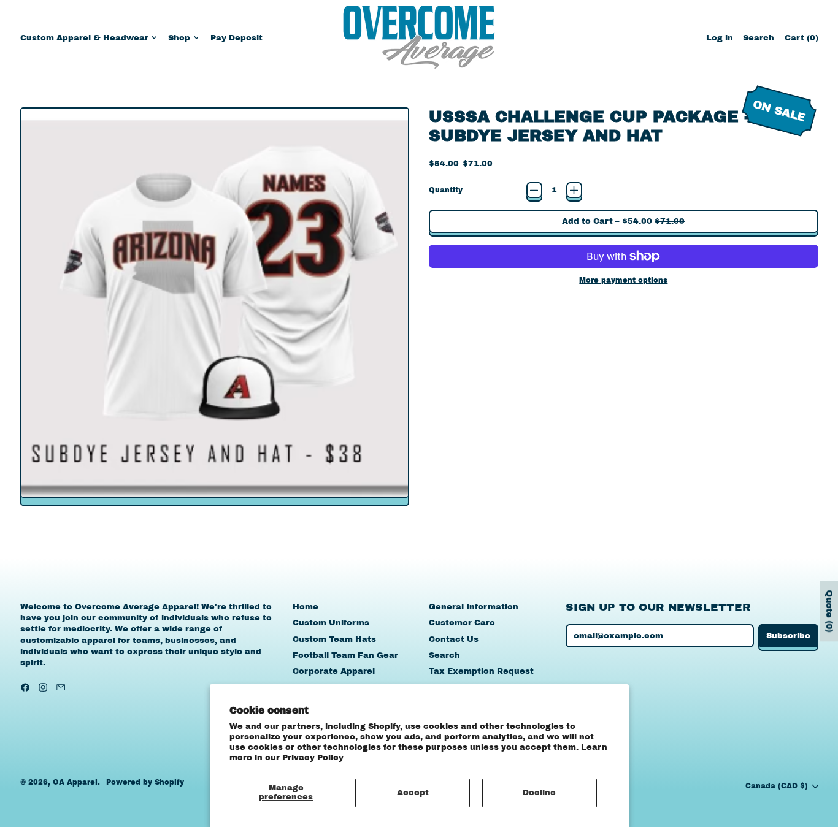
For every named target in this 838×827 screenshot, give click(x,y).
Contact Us (454, 639)
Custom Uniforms (331, 623)
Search (444, 655)
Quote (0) (829, 611)
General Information (473, 607)
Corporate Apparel (334, 671)
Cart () (801, 41)
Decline (539, 792)
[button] (758, 37)
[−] (534, 190)
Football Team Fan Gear (345, 655)
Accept (413, 792)
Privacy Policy (313, 757)
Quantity (446, 190)
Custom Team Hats (334, 639)
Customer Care (462, 623)
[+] (574, 190)
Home (305, 607)
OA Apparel (75, 782)
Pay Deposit (236, 38)
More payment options (623, 280)
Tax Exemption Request (481, 671)
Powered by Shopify (145, 782)
